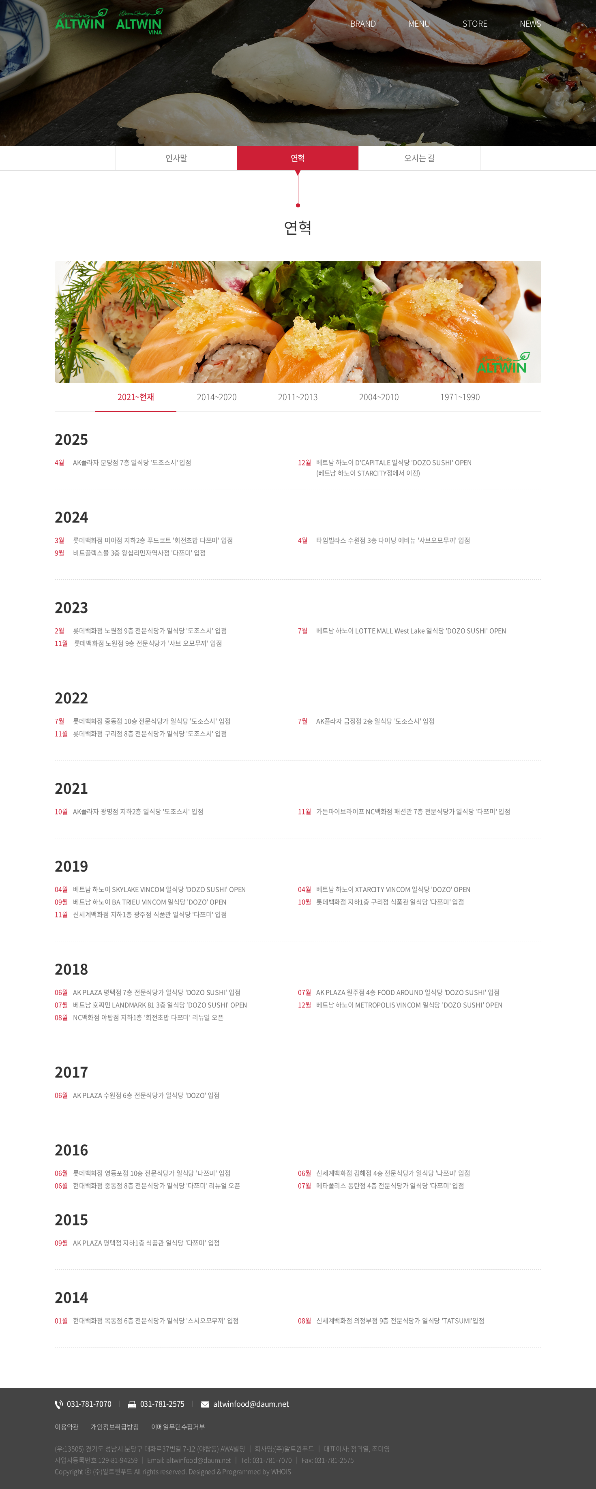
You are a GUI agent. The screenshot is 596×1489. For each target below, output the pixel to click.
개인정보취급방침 (115, 1426)
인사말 (176, 158)
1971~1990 (460, 397)
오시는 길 (419, 158)
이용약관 (67, 1426)
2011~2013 (297, 397)
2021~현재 (136, 397)
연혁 (298, 158)
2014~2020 (216, 397)
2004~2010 (379, 397)
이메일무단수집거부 (178, 1426)
